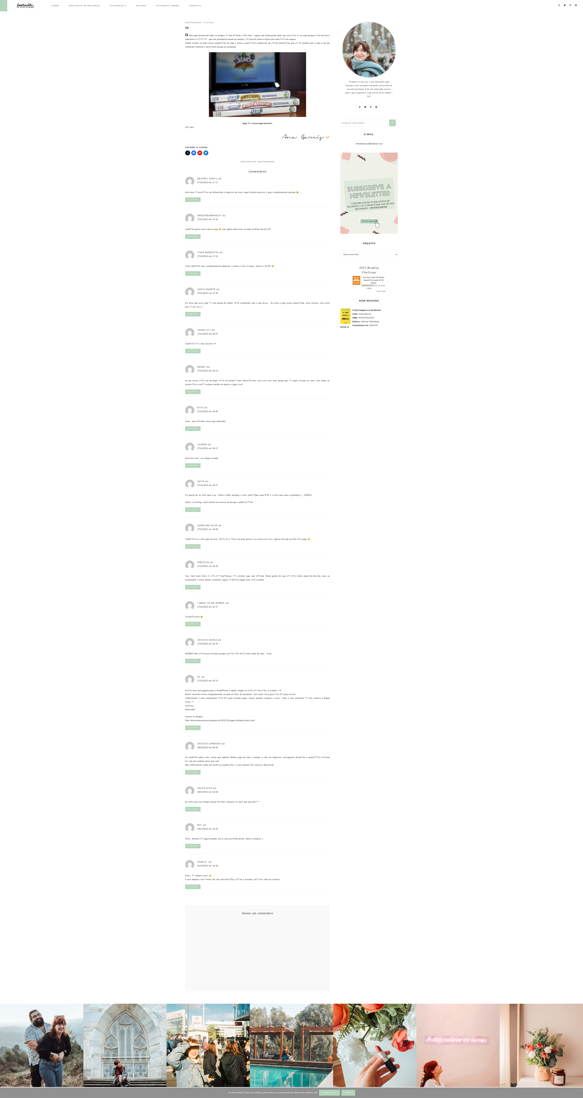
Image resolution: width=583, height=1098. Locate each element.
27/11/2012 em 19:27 (207, 485)
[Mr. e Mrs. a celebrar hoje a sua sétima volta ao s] (41, 1045)
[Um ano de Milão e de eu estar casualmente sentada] (125, 1045)
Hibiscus (203, 562)
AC (199, 677)
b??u (200, 407)
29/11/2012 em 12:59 (207, 792)
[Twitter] (366, 107)
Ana (365, 277)
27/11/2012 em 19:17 (207, 448)
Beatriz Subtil (207, 179)
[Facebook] (360, 107)
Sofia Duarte (206, 289)
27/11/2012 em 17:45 (207, 293)
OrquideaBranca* (209, 215)
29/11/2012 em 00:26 (207, 747)
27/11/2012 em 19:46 (207, 566)
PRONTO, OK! (329, 1093)
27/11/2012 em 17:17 (207, 182)
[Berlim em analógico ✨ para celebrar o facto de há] (208, 1045)
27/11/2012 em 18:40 (207, 411)
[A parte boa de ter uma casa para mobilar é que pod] (541, 1045)
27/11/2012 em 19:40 (207, 529)
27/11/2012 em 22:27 (207, 607)
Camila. (202, 862)
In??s (200, 481)
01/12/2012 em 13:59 (207, 866)
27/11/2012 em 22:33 (207, 644)
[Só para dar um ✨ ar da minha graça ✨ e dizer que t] (458, 1045)
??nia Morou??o (208, 252)
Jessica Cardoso (209, 744)
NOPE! (348, 1093)
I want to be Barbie (211, 603)
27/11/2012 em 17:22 (207, 219)
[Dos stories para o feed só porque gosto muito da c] (374, 1045)
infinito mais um (28, 5)
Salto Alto (204, 788)
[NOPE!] (579, 1092)
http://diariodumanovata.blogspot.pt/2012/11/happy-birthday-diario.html (220, 720)
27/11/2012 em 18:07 (207, 334)
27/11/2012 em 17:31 (207, 256)
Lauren (202, 444)
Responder (193, 199)
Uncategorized (193, 22)
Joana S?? (204, 330)
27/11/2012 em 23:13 (207, 681)
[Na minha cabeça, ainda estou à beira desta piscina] (291, 1045)
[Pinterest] (372, 107)
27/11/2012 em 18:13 (207, 371)
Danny (201, 367)
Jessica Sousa (207, 640)
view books (381, 291)
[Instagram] (377, 107)
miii (199, 825)
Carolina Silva (207, 525)
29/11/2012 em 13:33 (207, 829)
